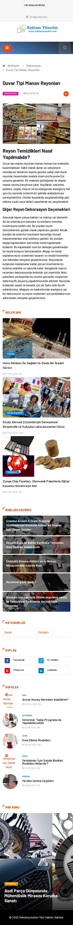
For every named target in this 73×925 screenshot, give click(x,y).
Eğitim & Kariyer (15, 413)
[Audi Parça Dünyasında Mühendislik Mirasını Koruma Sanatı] (36, 861)
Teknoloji (12, 472)
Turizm (10, 354)
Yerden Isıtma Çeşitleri (38, 781)
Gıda (24, 695)
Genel (8, 632)
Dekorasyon (33, 65)
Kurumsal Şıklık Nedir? (36, 9)
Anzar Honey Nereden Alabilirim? (45, 699)
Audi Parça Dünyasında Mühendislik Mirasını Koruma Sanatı (31, 895)
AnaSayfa (13, 65)
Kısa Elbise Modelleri (36, 740)
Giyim (24, 736)
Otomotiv (11, 884)
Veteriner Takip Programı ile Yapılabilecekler (41, 721)
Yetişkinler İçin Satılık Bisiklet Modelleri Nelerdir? (42, 761)
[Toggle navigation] (7, 47)
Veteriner (27, 716)
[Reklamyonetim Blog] (36, 30)
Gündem (43, 632)
